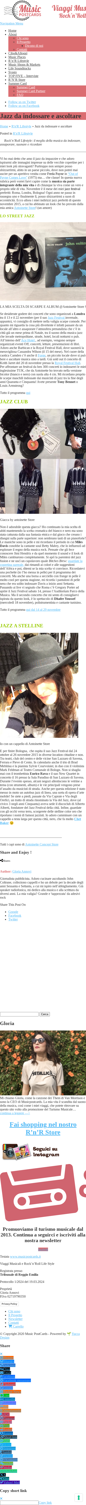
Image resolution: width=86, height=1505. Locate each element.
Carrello (18, 1326)
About (12, 34)
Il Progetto (23, 42)
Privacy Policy (9, 1303)
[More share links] (25, 864)
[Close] (1, 1354)
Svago (12, 72)
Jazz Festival (56, 317)
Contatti (22, 49)
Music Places (17, 57)
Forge (42, 355)
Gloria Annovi (21, 871)
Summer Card (17, 83)
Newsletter (15, 1319)
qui (28, 393)
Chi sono (23, 38)
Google (13, 912)
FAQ (20, 95)
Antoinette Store (24, 208)
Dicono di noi (34, 45)
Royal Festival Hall (67, 363)
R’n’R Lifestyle (18, 61)
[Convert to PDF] (21, 864)
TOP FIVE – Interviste (23, 76)
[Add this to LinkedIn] (8, 864)
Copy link (45, 1502)
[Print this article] (16, 864)
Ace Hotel (28, 340)
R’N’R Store (16, 79)
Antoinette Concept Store (41, 844)
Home (12, 30)
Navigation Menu (11, 23)
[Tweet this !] (4, 864)
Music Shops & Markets (24, 64)
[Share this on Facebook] (1, 864)
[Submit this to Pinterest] (12, 864)
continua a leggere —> (15, 1113)
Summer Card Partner (31, 91)
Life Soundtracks (19, 68)
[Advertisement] (43, 968)
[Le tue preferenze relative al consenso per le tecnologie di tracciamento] (79, 1498)
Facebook (14, 915)
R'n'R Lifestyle (21, 126)
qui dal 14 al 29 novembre (43, 609)
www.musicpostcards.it (25, 1256)
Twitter (13, 919)
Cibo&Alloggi (17, 53)
